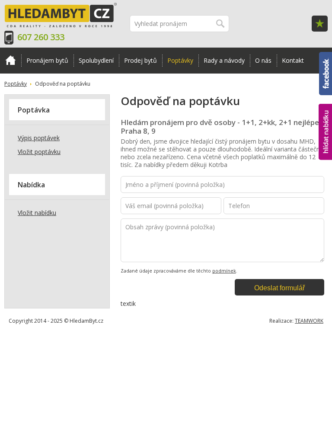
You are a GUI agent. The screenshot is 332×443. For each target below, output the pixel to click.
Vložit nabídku (37, 213)
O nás (263, 60)
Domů (10, 61)
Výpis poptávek (39, 138)
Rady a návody (224, 60)
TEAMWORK (309, 320)
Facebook (325, 56)
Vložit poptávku (39, 152)
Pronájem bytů (47, 60)
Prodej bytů (140, 60)
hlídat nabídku (325, 116)
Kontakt (293, 60)
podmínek (224, 271)
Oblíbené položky (320, 24)
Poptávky (180, 60)
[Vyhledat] (221, 24)
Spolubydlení (96, 60)
